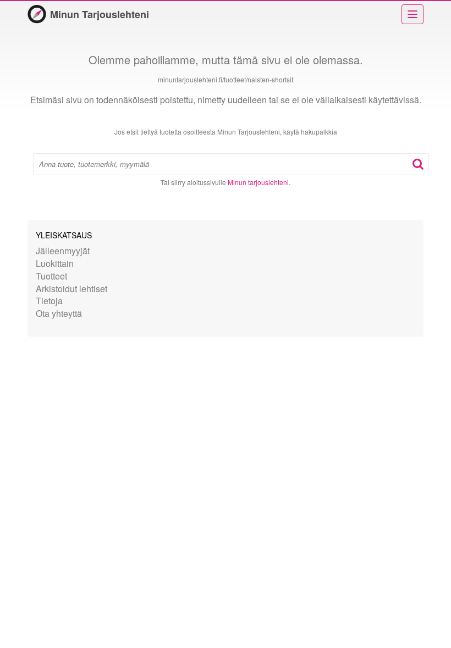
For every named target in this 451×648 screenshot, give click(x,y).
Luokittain (55, 263)
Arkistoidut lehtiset (71, 288)
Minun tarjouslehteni (258, 182)
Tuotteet (51, 276)
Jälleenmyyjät (63, 250)
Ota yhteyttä (59, 313)
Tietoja (49, 300)
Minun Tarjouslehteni (99, 14)
